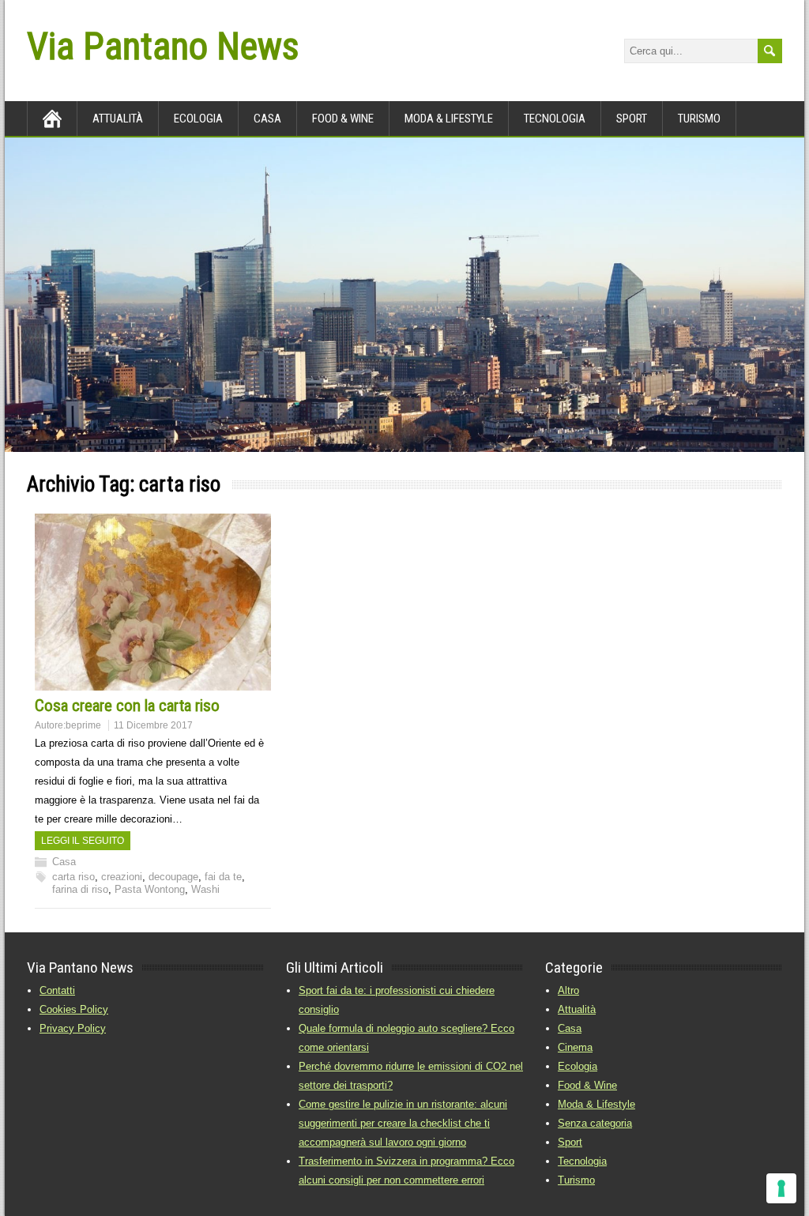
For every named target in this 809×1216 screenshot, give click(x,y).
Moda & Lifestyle (596, 1104)
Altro (568, 990)
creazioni (121, 877)
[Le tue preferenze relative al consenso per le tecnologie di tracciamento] (781, 1188)
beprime (83, 725)
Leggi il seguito (82, 840)
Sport (631, 118)
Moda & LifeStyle (448, 118)
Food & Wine (343, 118)
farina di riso (80, 889)
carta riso (73, 877)
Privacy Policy (73, 1028)
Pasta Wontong (150, 889)
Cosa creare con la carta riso (127, 705)
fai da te (223, 877)
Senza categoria (595, 1123)
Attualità (117, 118)
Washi (205, 889)
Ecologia (198, 118)
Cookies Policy (74, 1009)
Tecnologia (554, 118)
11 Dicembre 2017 (153, 725)
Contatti (57, 990)
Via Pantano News (163, 46)
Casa (267, 118)
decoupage (173, 877)
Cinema (575, 1047)
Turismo (699, 118)
